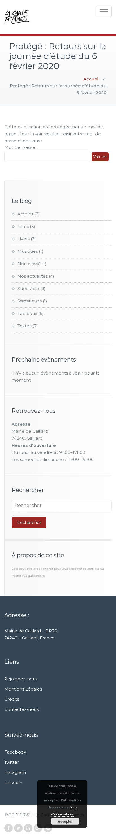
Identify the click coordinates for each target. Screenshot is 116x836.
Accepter (65, 821)
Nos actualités (32, 276)
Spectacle (28, 288)
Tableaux (27, 313)
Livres (23, 238)
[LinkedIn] (28, 828)
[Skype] (48, 828)
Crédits (11, 699)
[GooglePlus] (38, 828)
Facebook (15, 752)
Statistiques (29, 301)
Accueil (91, 79)
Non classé (29, 263)
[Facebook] (8, 828)
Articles (25, 214)
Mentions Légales (23, 689)
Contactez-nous (21, 709)
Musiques (27, 251)
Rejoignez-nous (20, 679)
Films (23, 226)
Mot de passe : (20, 147)
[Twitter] (18, 828)
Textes (24, 325)
